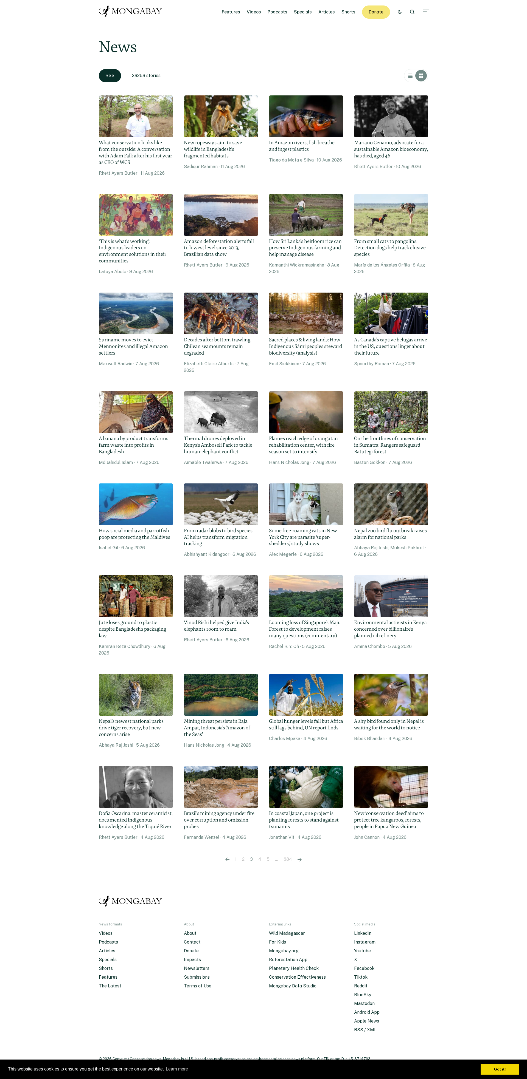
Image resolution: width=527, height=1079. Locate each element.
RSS (109, 75)
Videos (254, 12)
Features (231, 12)
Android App (367, 1012)
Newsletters (196, 968)
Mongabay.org (284, 950)
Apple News (366, 1021)
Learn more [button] (177, 1069)
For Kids (277, 942)
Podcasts (277, 12)
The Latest (110, 986)
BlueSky (362, 994)
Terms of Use (197, 986)
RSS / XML (365, 1029)
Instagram (364, 942)
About (190, 933)
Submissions (197, 977)
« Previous (227, 859)
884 (288, 859)
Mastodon (364, 1003)
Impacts (192, 959)
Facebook (364, 968)
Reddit (361, 986)
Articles (326, 12)
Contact (192, 942)
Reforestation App (288, 959)
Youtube (362, 950)
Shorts (348, 12)
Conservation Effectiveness (297, 977)
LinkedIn (362, 933)
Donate (376, 12)
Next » (300, 859)
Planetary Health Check (294, 968)
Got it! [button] (500, 1069)
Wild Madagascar (287, 933)
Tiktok (361, 977)
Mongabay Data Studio (292, 986)
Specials (303, 12)
